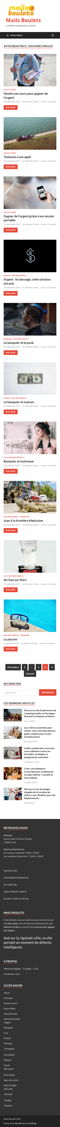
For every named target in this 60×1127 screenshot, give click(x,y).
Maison (7, 1060)
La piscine (10, 639)
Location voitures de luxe (16, 898)
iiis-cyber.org (10, 884)
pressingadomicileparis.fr (16, 877)
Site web (8, 1088)
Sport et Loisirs (11, 1080)
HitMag (32, 1123)
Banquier (8, 339)
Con (5, 457)
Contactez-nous (12, 973)
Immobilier (9, 1054)
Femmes (8, 1043)
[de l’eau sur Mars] (30, 556)
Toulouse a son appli (17, 157)
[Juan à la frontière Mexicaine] (30, 497)
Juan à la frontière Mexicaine (23, 520)
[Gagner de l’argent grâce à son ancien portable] (30, 192)
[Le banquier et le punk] (30, 319)
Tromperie (24, 517)
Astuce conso (10, 90)
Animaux (8, 998)
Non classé (9, 1074)
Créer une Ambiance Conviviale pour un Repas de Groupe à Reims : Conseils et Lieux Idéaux (38, 773)
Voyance (8, 1105)
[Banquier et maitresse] (30, 437)
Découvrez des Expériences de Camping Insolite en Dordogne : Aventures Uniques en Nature (40, 713)
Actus (7, 992)
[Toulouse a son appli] (30, 133)
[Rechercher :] (30, 692)
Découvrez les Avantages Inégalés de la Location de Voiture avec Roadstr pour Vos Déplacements (39, 793)
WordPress (20, 1123)
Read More (9, 107)
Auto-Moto (9, 1008)
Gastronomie (10, 1013)
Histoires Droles (32, 101)
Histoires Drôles (19, 276)
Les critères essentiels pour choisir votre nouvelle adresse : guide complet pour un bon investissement (40, 732)
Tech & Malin (10, 1085)
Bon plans (9, 1068)
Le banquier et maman (19, 402)
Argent (7, 276)
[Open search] (53, 35)
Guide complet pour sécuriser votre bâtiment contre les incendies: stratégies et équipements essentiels (39, 753)
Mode (7, 1065)
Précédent (13, 667)
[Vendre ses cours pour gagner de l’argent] (30, 70)
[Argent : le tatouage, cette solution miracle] (30, 256)
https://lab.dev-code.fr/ (15, 891)
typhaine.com (10, 870)
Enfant (7, 398)
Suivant (30, 673)
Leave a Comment (48, 101)
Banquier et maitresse (19, 461)
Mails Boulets (23, 20)
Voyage (7, 1100)
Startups (8, 1094)
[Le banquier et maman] (30, 378)
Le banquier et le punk (19, 342)
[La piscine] (30, 615)
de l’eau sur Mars (15, 580)
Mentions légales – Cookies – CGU (21, 968)
